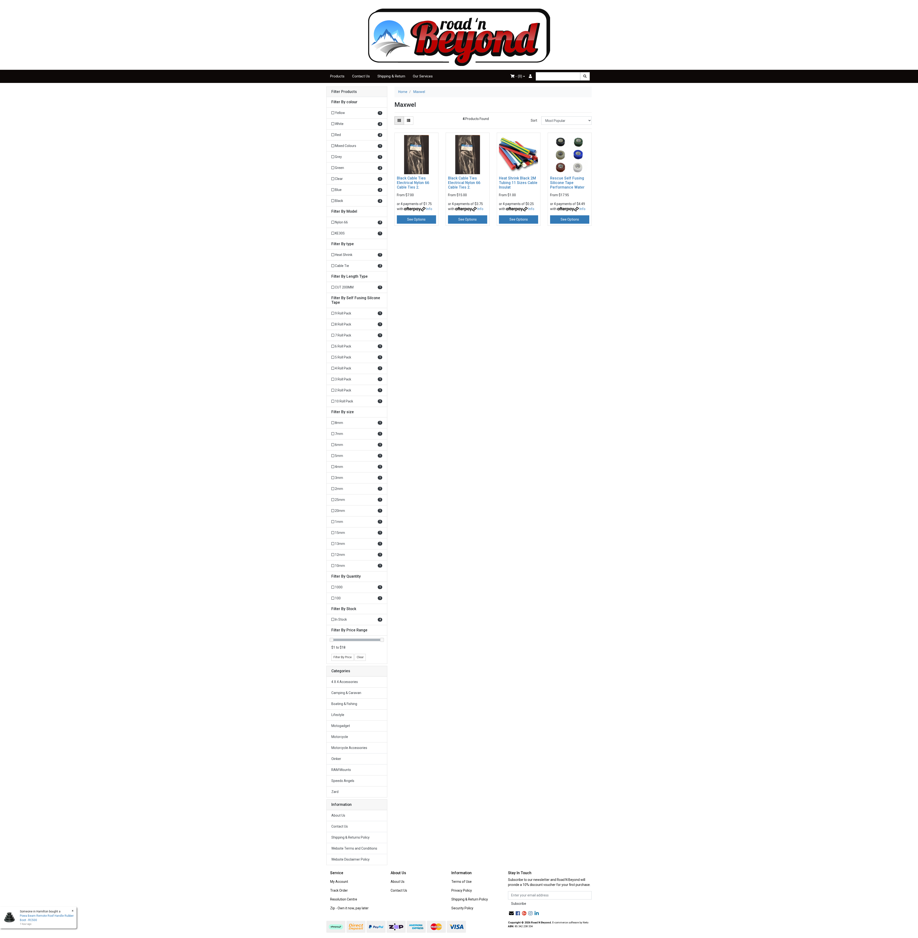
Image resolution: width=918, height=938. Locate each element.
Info (429, 209)
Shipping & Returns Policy (350, 837)
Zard (335, 792)
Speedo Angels (342, 781)
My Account (339, 882)
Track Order (339, 890)
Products (337, 76)
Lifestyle (337, 715)
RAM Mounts (341, 770)
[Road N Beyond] (459, 37)
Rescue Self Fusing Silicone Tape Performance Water (567, 183)
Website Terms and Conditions (354, 848)
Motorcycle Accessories (349, 748)
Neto (585, 922)
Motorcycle (339, 737)
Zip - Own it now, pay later (349, 908)
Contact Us (361, 76)
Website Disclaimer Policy (350, 859)
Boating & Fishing (344, 704)
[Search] (585, 76)
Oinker (336, 759)
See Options (416, 219)
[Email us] (511, 913)
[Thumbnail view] (399, 120)
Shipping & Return (391, 76)
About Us (338, 815)
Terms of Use (461, 882)
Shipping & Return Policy (469, 899)
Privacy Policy (461, 890)
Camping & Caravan (346, 693)
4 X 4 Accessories (344, 682)
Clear (360, 657)
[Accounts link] (530, 76)
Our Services (423, 76)
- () (518, 76)
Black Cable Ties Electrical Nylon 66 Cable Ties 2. (413, 183)
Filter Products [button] (344, 92)
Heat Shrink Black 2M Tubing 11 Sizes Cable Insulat (518, 183)
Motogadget (340, 726)
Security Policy (462, 908)
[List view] (408, 120)
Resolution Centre (343, 899)
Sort (534, 120)
